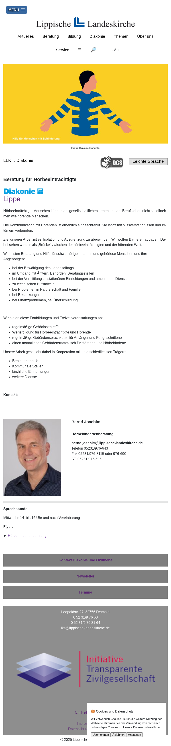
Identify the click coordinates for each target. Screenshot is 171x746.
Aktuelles (26, 36)
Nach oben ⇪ (85, 713)
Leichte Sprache (148, 161)
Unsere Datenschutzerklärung (142, 727)
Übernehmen (101, 734)
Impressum (85, 723)
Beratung (51, 36)
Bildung (74, 36)
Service (62, 50)
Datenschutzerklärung (85, 729)
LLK (7, 160)
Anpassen (134, 734)
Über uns (145, 36)
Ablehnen (118, 734)
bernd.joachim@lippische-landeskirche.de (107, 443)
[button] (16, 10)
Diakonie (97, 36)
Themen (121, 36)
